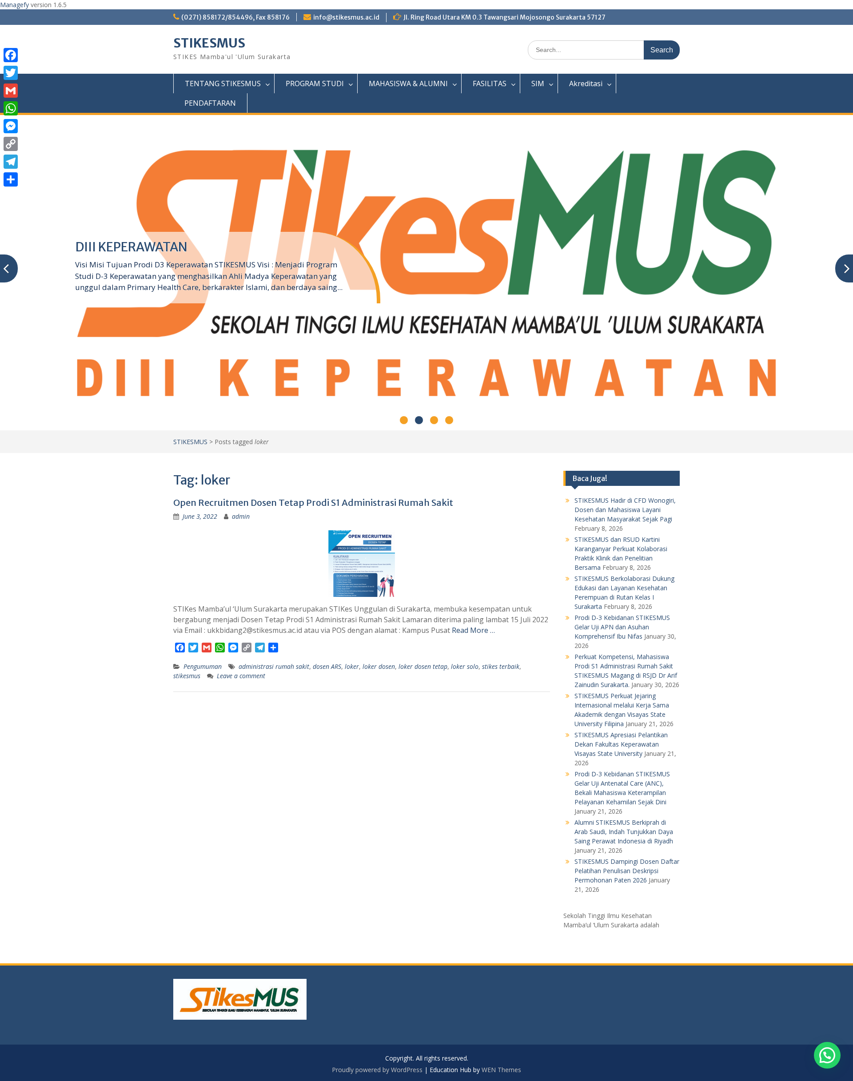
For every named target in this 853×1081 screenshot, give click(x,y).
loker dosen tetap (423, 666)
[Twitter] (11, 73)
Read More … (473, 630)
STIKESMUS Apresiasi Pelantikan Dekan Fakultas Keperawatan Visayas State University (621, 744)
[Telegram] (11, 162)
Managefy (15, 4)
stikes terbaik (500, 666)
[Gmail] (11, 90)
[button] (827, 1055)
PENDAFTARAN (210, 103)
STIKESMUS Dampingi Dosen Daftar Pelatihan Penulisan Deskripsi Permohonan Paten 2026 (626, 870)
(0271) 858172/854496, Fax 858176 (235, 17)
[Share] (11, 179)
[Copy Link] (11, 144)
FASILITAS (489, 83)
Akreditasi (585, 83)
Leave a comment (241, 676)
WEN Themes (501, 1069)
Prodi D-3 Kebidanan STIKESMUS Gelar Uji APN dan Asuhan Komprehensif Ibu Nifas (622, 626)
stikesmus (186, 676)
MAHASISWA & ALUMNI (408, 83)
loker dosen (379, 666)
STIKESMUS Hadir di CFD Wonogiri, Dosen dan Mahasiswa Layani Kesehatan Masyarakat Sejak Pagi (625, 509)
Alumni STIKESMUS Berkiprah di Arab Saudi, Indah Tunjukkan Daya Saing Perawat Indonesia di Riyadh (623, 831)
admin (241, 516)
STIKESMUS (209, 43)
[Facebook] (11, 55)
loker (352, 666)
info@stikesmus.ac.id (346, 17)
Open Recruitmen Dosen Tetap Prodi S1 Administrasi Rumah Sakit (313, 502)
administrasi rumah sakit (274, 666)
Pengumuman (202, 666)
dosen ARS (327, 666)
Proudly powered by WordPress (377, 1069)
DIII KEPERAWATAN (131, 247)
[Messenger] (11, 126)
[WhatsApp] (11, 108)
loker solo (464, 666)
